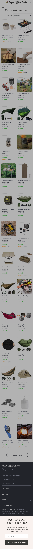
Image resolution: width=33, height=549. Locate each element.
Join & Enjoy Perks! (16, 542)
